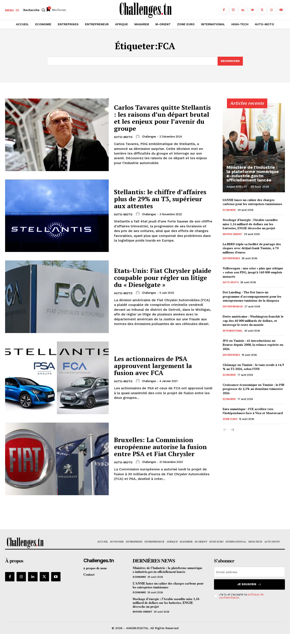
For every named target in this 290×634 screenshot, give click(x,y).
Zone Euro (230, 419)
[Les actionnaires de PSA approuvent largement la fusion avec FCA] (57, 378)
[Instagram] (233, 10)
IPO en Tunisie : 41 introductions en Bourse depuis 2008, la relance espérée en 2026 (253, 345)
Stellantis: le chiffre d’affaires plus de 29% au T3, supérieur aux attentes (160, 199)
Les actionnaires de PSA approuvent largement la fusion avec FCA (153, 365)
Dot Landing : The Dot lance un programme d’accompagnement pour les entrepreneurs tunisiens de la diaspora (252, 296)
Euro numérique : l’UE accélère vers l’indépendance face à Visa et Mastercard (253, 411)
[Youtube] (281, 10)
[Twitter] (262, 10)
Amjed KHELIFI (237, 186)
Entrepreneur (233, 306)
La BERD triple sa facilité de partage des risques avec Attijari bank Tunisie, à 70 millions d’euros (252, 248)
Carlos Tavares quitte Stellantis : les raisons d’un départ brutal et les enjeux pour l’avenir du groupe (162, 118)
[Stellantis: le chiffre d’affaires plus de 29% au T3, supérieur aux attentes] (57, 216)
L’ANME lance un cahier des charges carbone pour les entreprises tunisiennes (252, 202)
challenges (149, 136)
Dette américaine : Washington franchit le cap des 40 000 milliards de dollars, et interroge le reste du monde (253, 320)
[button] (35, 10)
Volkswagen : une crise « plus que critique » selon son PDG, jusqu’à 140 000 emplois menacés (253, 272)
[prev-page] (225, 430)
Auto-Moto (123, 137)
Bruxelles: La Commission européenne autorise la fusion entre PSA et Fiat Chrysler (160, 447)
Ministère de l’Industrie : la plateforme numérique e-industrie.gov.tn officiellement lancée (253, 174)
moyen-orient (232, 234)
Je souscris (246, 584)
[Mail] (252, 10)
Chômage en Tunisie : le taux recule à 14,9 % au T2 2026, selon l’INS (253, 367)
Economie (229, 209)
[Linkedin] (243, 10)
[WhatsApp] (271, 10)
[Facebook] (224, 10)
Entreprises (231, 258)
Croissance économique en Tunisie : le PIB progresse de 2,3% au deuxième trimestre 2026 (253, 389)
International (233, 330)
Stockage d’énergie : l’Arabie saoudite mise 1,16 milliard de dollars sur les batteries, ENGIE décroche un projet (250, 224)
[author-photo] (138, 137)
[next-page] (232, 430)
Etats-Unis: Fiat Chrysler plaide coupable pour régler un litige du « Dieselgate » (162, 277)
